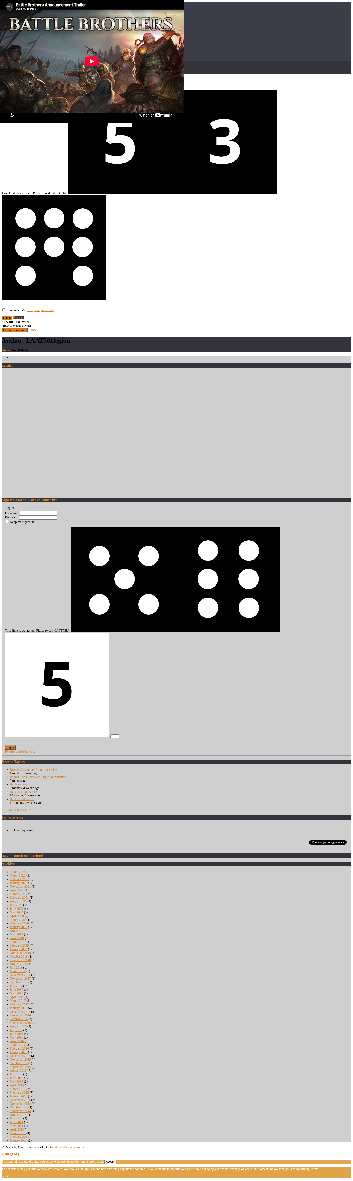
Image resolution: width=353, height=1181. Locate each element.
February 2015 (19, 1092)
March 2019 (18, 941)
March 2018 (18, 971)
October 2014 (19, 1107)
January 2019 (18, 949)
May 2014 (16, 1125)
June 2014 (16, 1122)
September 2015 (20, 1067)
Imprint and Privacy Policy (67, 1147)
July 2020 (16, 905)
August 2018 (18, 964)
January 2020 (18, 927)
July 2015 (16, 1074)
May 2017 (16, 993)
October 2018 (19, 956)
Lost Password (25, 751)
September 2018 (20, 960)
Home (6, 350)
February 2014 (19, 1136)
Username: (12, 513)
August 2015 (18, 1070)
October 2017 (19, 982)
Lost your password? (40, 310)
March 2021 (18, 894)
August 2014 (18, 1114)
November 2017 (20, 978)
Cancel (32, 330)
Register (18, 317)
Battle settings (19, 784)
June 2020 (16, 908)
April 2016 (17, 1041)
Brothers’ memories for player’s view (34, 769)
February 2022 (19, 879)
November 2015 (20, 1059)
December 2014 (20, 1100)
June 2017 (16, 989)
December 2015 (20, 1056)
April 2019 (17, 938)
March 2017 (18, 1000)
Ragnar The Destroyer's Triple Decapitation (38, 777)
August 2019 (18, 930)
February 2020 (19, 923)
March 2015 (18, 1089)
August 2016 (18, 1026)
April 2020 (17, 916)
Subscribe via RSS (21, 809)
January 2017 (18, 1008)
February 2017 (19, 1004)
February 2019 (19, 945)
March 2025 (18, 872)
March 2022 (18, 875)
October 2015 (19, 1063)
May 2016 (16, 1037)
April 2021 (17, 890)
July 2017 (16, 986)
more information (92, 1161)
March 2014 (18, 1133)
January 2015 (18, 1096)
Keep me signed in (22, 522)
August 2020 (18, 901)
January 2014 (18, 1140)
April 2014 (17, 1129)
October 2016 (19, 1019)
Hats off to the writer (23, 791)
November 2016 (20, 1015)
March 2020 (18, 919)
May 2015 (16, 1081)
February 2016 (19, 1048)
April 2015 (17, 1085)
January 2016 (18, 1052)
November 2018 (20, 952)
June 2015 (16, 1078)
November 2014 (20, 1103)
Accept (110, 1161)
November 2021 (20, 886)
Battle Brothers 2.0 (22, 799)
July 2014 (16, 1118)
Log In (10, 747)
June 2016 (16, 1033)
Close (5, 1176)
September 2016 (20, 1022)
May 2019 (16, 934)
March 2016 (18, 1044)
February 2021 (19, 897)
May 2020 (16, 912)
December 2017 (20, 975)
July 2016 (16, 1030)
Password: (12, 517)
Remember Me (16, 310)
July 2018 (16, 967)
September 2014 (20, 1111)
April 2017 (17, 997)
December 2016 (20, 1011)
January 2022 (18, 883)
